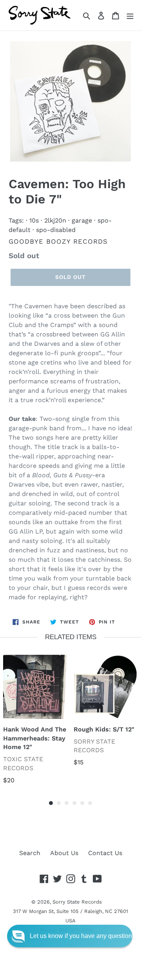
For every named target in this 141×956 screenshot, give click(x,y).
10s (34, 220)
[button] (69, 936)
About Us (64, 853)
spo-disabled (56, 230)
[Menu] (130, 15)
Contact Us (105, 853)
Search (29, 853)
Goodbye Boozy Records (58, 241)
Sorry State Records (77, 902)
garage (82, 220)
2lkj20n (55, 220)
